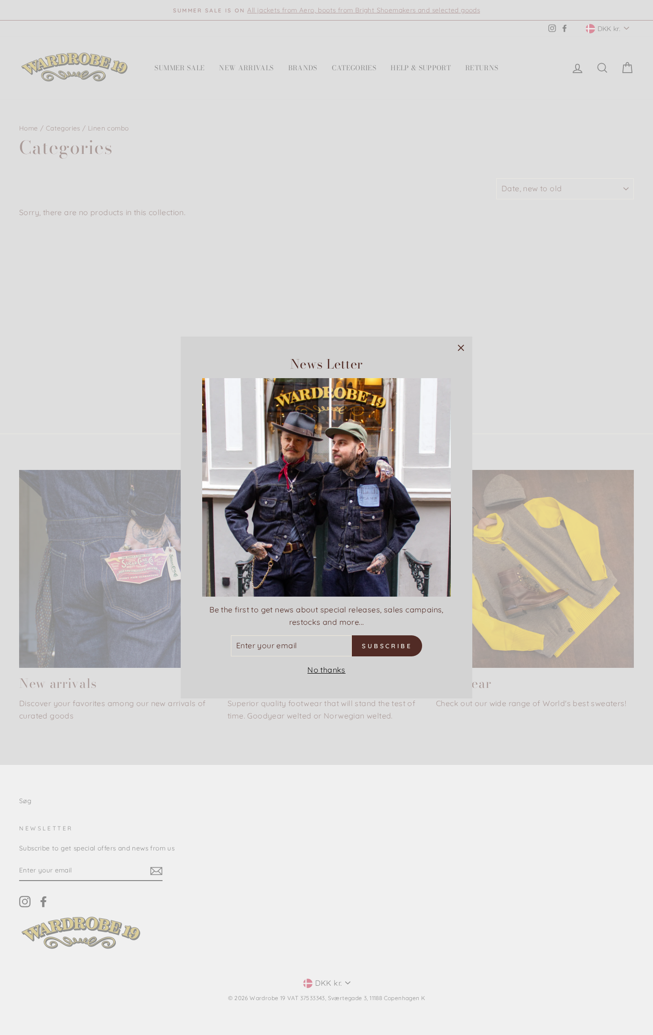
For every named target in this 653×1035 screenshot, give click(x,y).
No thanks (326, 670)
